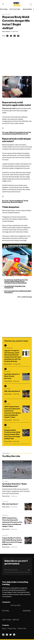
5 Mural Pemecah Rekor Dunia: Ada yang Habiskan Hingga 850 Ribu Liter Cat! (16, 133)
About (4, 628)
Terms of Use (22, 628)
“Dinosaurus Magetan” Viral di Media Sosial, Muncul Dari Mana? (15, 201)
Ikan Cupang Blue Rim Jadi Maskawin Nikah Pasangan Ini (17, 291)
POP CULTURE (14, 9)
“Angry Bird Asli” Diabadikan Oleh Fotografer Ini (14, 286)
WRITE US (16, 620)
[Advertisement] (17, 58)
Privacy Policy (12, 628)
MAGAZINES (27, 611)
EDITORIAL (5, 611)
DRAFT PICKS (6, 620)
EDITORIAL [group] (4, 9)
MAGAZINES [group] (27, 9)
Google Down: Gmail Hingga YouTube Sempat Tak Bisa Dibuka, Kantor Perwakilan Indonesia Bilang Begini (16, 281)
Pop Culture (6, 14)
